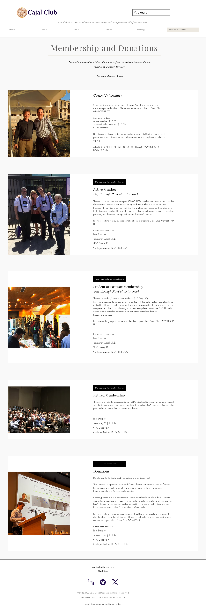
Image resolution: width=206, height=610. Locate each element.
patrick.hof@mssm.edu (103, 567)
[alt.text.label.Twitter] (115, 582)
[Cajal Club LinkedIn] (91, 582)
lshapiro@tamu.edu (144, 214)
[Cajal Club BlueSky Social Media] (103, 582)
